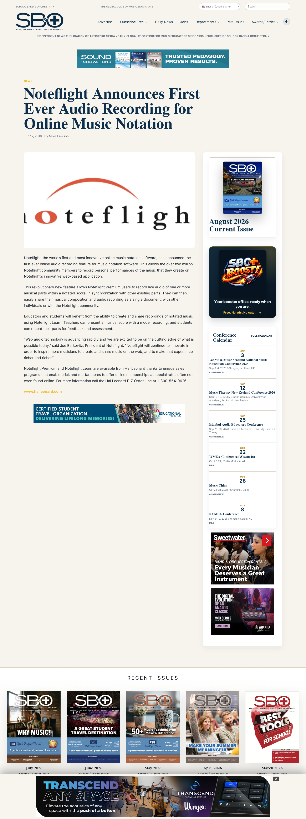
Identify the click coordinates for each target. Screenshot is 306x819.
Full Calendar (261, 335)
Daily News (164, 22)
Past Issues (235, 22)
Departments (205, 22)
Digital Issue (40, 774)
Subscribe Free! (132, 22)
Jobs (184, 22)
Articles (24, 774)
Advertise (105, 22)
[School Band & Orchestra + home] (39, 21)
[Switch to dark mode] (286, 21)
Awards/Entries (263, 22)
